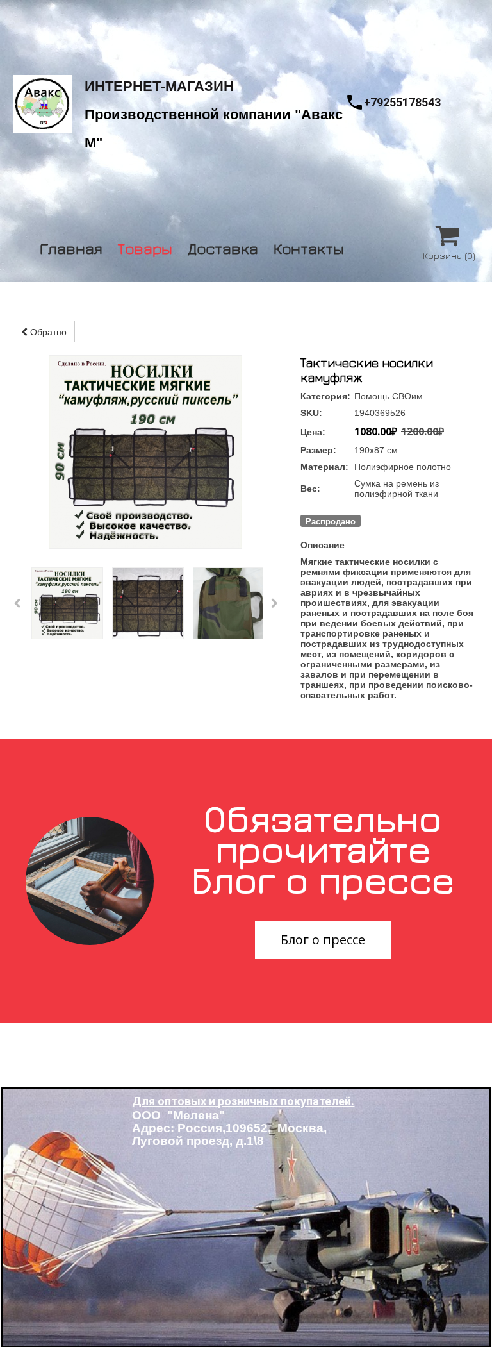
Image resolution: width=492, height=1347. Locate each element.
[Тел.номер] (354, 102)
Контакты (309, 246)
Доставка (223, 246)
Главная (71, 246)
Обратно (47, 331)
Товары (145, 246)
